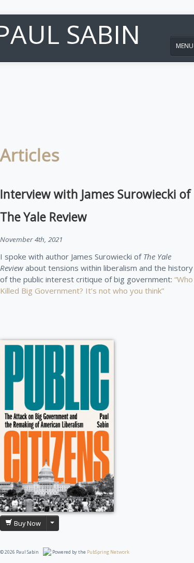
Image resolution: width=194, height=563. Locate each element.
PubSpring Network (108, 552)
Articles (29, 154)
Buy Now (26, 523)
